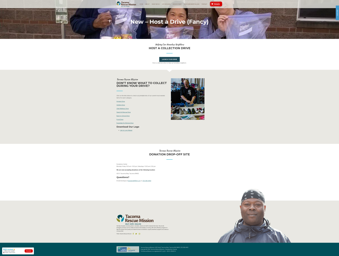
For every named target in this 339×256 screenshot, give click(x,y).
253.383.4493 (146, 181)
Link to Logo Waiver (126, 130)
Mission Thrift (177, 4)
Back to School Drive (123, 116)
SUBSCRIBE (337, 13)
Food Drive (120, 119)
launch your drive (169, 59)
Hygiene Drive (121, 101)
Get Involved (166, 4)
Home (141, 4)
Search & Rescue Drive (124, 112)
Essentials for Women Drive (125, 123)
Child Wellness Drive (123, 108)
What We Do (156, 4)
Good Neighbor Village (191, 4)
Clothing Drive (121, 105)
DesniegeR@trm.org (134, 181)
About (147, 4)
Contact (204, 4)
